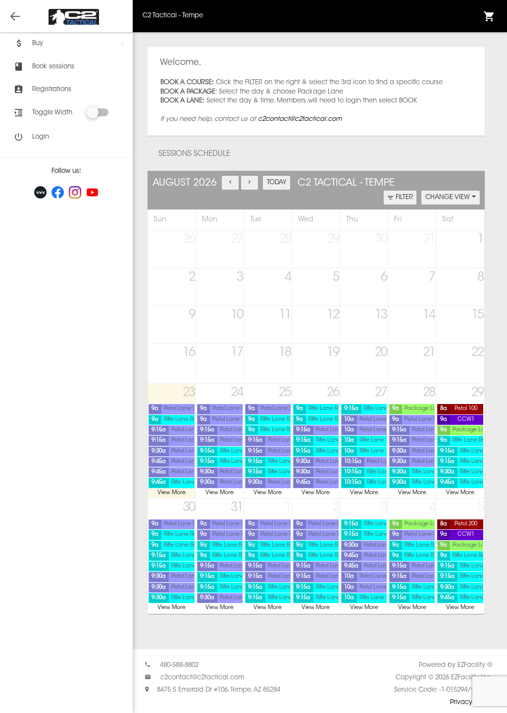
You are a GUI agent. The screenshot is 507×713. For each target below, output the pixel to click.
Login (40, 137)
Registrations (51, 89)
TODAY (277, 182)
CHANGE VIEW (448, 197)
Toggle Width (52, 112)
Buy (37, 43)
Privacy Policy (471, 702)
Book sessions (53, 66)
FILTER (404, 197)
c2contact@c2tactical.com (300, 119)
